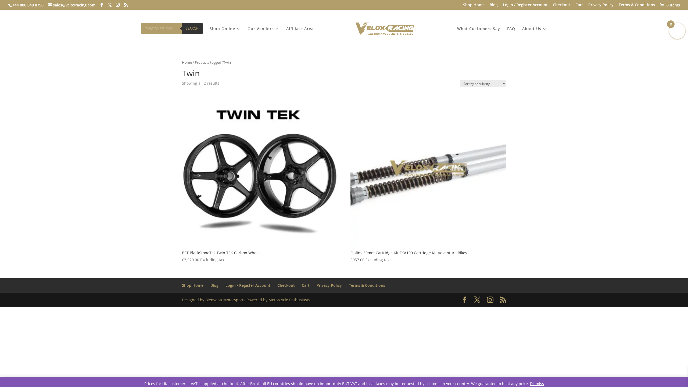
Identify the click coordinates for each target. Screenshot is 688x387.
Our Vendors (261, 29)
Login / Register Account (525, 5)
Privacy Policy (601, 5)
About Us (531, 29)
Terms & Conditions (637, 5)
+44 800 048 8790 (28, 5)
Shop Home (474, 5)
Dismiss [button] (537, 383)
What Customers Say (478, 29)
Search (192, 28)
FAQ (511, 29)
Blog (494, 5)
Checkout (561, 5)
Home (187, 62)
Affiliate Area (300, 29)
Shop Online (222, 29)
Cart (579, 5)
